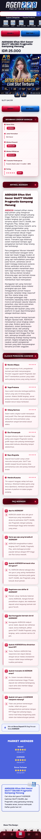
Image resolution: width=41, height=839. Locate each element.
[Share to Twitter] (6, 830)
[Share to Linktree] (19, 830)
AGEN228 (9, 210)
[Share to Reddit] (31, 830)
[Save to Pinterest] (25, 830)
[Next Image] (39, 74)
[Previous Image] (2, 74)
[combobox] (18, 14)
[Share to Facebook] (12, 830)
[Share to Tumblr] (38, 830)
